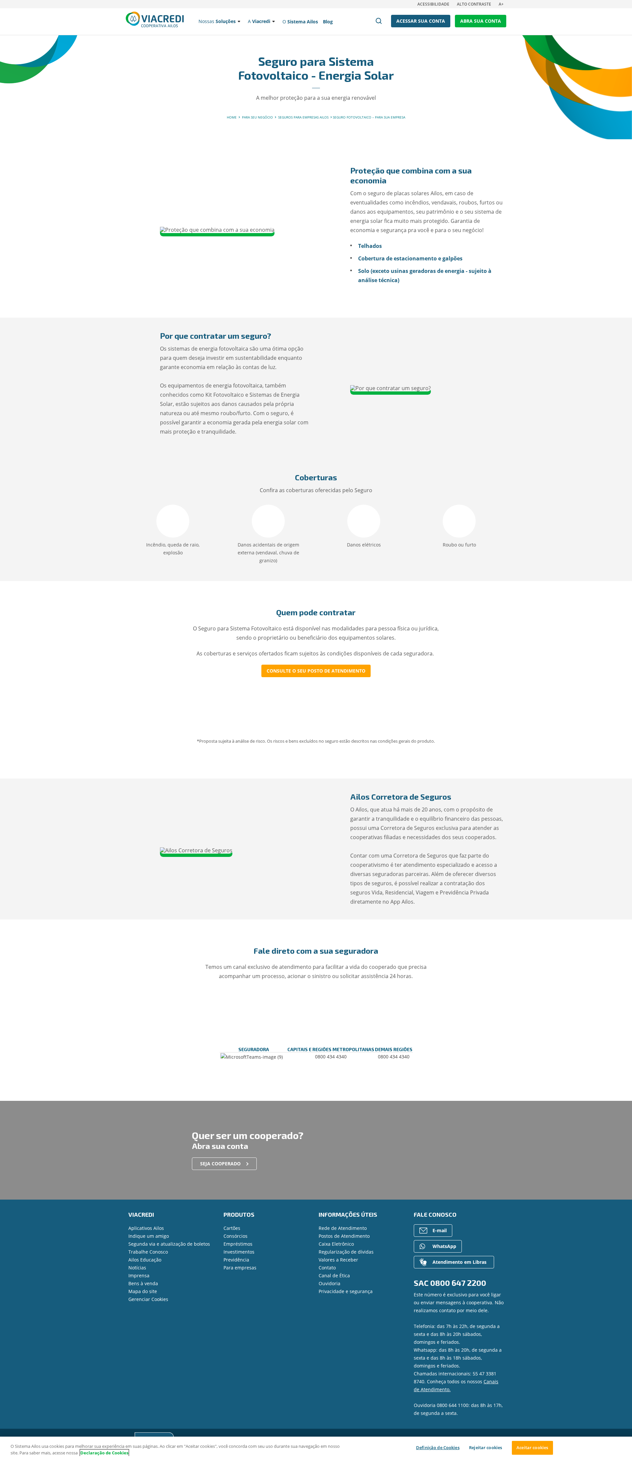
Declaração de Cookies (104, 1453)
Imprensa (138, 1275)
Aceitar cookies (532, 1447)
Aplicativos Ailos (146, 1228)
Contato (327, 1267)
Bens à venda (143, 1283)
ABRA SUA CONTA (480, 21)
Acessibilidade (433, 4)
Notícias (137, 1267)
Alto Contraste (474, 4)
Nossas (217, 21)
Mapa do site (142, 1291)
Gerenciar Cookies (148, 1299)
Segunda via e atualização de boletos (169, 1244)
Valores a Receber (338, 1260)
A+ (501, 4)
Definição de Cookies (438, 1447)
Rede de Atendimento (343, 1228)
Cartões (232, 1228)
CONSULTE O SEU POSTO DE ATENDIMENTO (316, 671)
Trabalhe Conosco (148, 1252)
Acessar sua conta (420, 21)
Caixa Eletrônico (336, 1244)
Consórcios (236, 1236)
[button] (109, 511)
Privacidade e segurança (346, 1291)
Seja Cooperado (220, 1163)
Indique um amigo (148, 1236)
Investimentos (239, 1252)
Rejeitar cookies (485, 1447)
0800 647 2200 (458, 1282)
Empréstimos (238, 1244)
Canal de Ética (334, 1275)
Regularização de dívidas (346, 1252)
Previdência (236, 1260)
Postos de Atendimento (344, 1236)
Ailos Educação (144, 1260)
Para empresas (240, 1267)
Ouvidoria (329, 1283)
